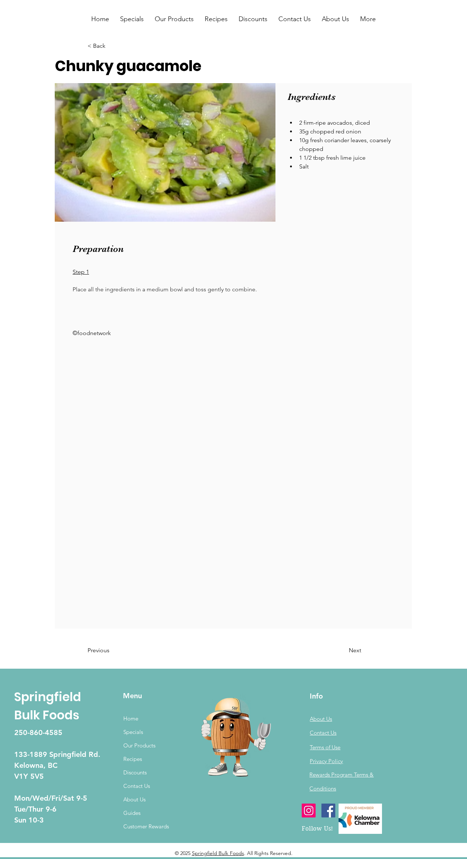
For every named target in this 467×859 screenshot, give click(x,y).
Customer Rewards (146, 826)
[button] (132, 19)
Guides (131, 812)
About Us (134, 799)
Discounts (135, 772)
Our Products (139, 745)
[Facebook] (328, 810)
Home (130, 718)
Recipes (132, 758)
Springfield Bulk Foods (218, 853)
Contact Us (136, 785)
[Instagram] (309, 810)
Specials (133, 731)
